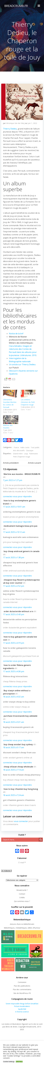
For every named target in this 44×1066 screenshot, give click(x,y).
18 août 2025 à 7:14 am (13, 769)
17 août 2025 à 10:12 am (14, 532)
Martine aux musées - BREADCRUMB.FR (22, 474)
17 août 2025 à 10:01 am (14, 506)
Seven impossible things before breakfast (22, 1003)
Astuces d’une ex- (17, 924)
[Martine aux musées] (10, 419)
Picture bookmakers (22, 1006)
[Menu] (39, 6)
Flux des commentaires (22, 989)
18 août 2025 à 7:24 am (13, 795)
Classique (29, 450)
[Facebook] (5, 441)
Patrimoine (33, 453)
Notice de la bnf (16, 333)
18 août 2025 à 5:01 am (13, 722)
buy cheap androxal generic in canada (21, 551)
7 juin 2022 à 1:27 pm (12, 480)
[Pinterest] (9, 441)
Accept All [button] (19, 1061)
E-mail (22, 862)
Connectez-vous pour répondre (17, 496)
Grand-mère (18, 453)
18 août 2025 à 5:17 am (13, 747)
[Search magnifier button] (41, 840)
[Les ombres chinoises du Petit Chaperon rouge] (28, 394)
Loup (26, 453)
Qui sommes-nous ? (22, 901)
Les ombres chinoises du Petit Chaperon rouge (28, 402)
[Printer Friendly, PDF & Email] (9, 379)
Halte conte (24, 447)
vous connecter (21, 821)
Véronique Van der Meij (15, 123)
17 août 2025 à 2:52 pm (13, 586)
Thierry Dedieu (10, 128)
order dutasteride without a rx (18, 611)
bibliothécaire (29, 924)
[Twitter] (17, 441)
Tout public (35, 447)
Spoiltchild (22, 1009)
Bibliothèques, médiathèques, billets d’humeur (22, 928)
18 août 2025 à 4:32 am (13, 696)
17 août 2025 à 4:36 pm (13, 671)
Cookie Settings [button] (9, 1061)
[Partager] (21, 441)
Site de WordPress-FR (22, 993)
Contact (22, 894)
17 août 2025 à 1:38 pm (13, 557)
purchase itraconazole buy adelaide (20, 716)
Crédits (22, 897)
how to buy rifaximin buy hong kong (21, 789)
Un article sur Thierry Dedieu (22, 364)
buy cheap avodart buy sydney (18, 744)
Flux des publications (22, 986)
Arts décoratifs (19, 450)
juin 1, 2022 (32, 123)
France (16, 447)
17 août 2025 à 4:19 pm (13, 643)
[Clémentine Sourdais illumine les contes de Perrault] (10, 394)
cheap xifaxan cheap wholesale (18, 766)
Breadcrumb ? (22, 890)
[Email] (13, 441)
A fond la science (22, 1012)
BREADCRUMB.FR (16, 6)
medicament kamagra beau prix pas (20, 526)
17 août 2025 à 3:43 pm (13, 614)
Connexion (22, 982)
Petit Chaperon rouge (21, 456)
